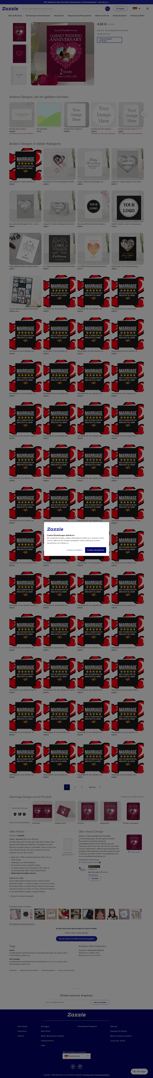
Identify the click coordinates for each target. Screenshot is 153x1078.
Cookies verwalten (74, 550)
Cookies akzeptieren (95, 550)
